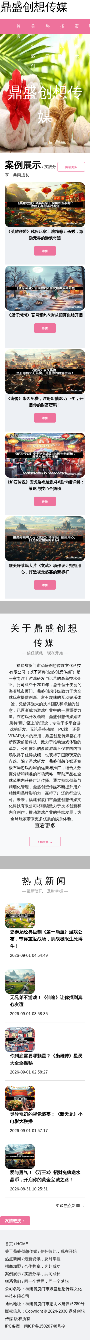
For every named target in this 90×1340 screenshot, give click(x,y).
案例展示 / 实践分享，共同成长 (33, 1274)
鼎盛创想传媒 (34, 6)
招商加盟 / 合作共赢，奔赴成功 (33, 1266)
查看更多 (45, 825)
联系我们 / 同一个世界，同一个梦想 (37, 1281)
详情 (45, 251)
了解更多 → (45, 841)
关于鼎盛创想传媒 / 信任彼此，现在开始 (41, 1251)
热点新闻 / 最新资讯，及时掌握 (33, 1259)
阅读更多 (71, 167)
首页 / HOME (16, 1244)
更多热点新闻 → (70, 1205)
